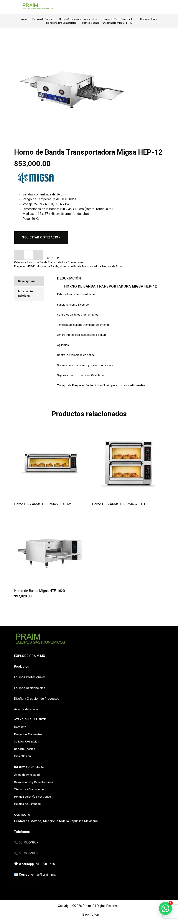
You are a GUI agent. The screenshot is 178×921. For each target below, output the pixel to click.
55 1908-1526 (45, 864)
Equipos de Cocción (42, 19)
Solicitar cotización (41, 237)
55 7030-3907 (28, 842)
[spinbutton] (29, 255)
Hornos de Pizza (112, 266)
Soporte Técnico (24, 749)
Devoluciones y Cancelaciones (33, 782)
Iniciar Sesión (22, 756)
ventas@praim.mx (43, 874)
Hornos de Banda (47, 266)
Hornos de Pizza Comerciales (118, 19)
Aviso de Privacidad (27, 774)
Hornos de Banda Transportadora (80, 266)
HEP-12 (31, 266)
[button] (38, 255)
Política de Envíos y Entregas (32, 796)
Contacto (20, 727)
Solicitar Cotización (26, 741)
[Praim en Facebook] (29, 888)
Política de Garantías (27, 803)
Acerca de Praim (26, 709)
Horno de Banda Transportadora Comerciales (55, 262)
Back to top (90, 914)
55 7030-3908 (28, 853)
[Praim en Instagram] (18, 888)
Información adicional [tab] (26, 293)
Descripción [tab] (26, 281)
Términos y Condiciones (29, 789)
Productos (21, 666)
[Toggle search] (161, 7)
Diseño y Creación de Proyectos (36, 699)
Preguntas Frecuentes (28, 734)
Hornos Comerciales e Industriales (78, 19)
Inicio (23, 19)
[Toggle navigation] (16, 7)
